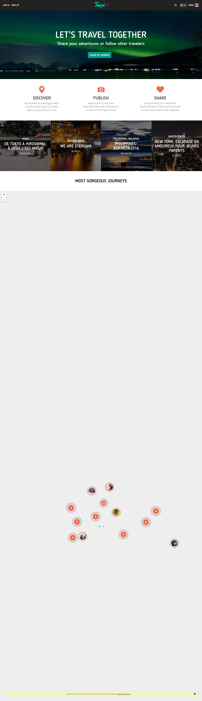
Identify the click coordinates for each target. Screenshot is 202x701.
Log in (6, 5)
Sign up (15, 5)
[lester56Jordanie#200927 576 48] (116, 512)
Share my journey (100, 55)
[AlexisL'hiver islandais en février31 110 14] (92, 491)
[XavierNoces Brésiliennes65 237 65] (83, 536)
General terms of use (123, 694)
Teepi (101, 5)
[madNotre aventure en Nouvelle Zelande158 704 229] (174, 543)
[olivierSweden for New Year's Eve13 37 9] (109, 487)
